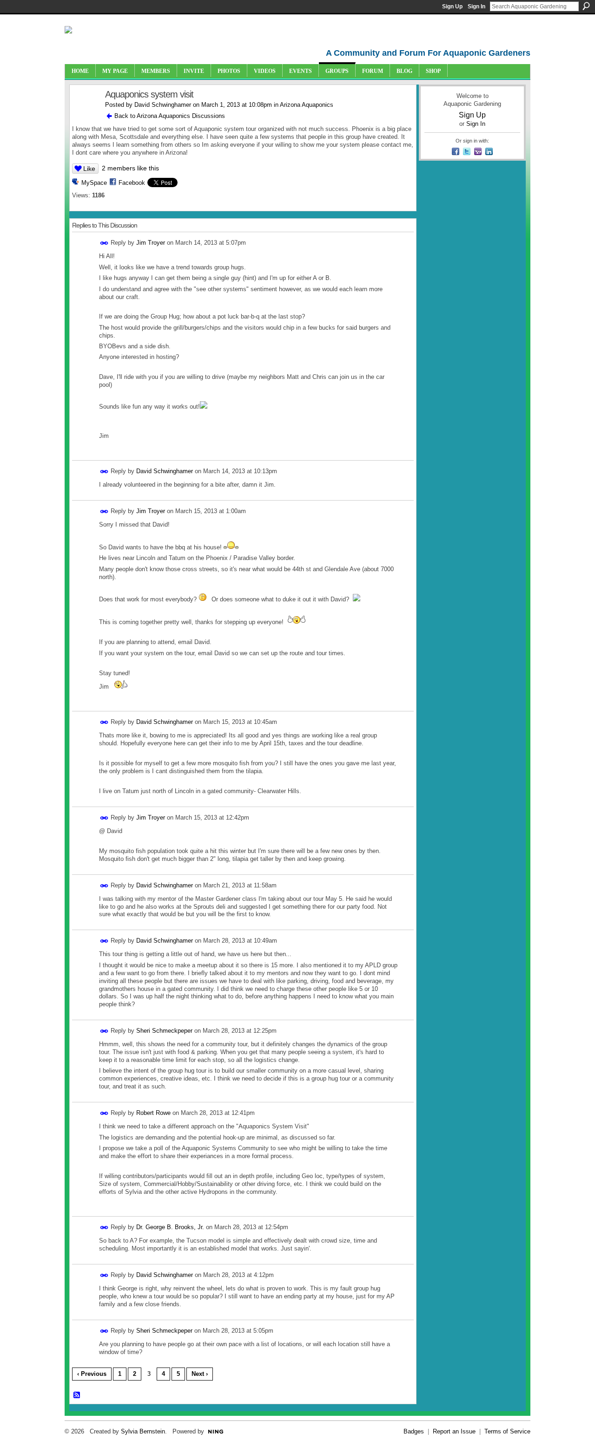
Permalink (104, 243)
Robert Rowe (153, 1112)
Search (586, 6)
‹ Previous (91, 1373)
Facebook (132, 182)
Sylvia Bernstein (143, 1431)
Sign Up (452, 6)
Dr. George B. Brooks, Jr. (170, 1227)
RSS (77, 1395)
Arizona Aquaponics (306, 104)
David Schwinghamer (162, 104)
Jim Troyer (150, 242)
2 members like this (130, 168)
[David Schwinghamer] (84, 114)
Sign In (476, 6)
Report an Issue (454, 1431)
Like (89, 168)
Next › (200, 1373)
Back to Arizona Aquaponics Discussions (169, 115)
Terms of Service (507, 1431)
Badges (413, 1431)
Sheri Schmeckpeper (164, 1030)
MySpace (94, 182)
